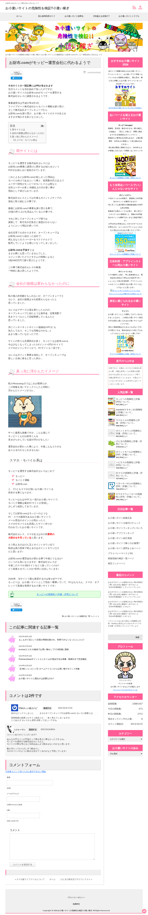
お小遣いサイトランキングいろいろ (125, 528)
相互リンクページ (116, 563)
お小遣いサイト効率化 (74, 16)
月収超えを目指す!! (101, 16)
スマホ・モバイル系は (27, 140)
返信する (47, 708)
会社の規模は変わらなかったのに (28, 133)
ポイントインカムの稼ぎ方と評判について (125, 294)
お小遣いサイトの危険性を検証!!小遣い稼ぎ (37, 8)
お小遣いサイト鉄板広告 (120, 517)
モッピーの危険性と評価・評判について (57, 594)
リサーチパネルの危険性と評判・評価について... (129, 484)
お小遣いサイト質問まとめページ (124, 548)
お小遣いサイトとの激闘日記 (52, 55)
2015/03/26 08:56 (48, 729)
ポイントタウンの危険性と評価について (125, 254)
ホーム (19, 16)
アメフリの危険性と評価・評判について (125, 354)
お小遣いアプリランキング (121, 533)
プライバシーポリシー (76, 897)
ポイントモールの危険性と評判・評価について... (129, 453)
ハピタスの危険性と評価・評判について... (129, 463)
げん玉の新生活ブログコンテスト (75, 879)
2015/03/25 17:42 (65, 708)
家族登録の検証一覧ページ (121, 558)
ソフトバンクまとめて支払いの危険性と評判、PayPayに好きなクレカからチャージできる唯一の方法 (124, 623)
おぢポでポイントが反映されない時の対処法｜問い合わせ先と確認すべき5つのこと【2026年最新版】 (125, 584)
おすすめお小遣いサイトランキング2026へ (125, 108)
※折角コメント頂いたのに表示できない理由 (25, 771)
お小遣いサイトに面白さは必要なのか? (36, 678)
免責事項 (76, 904)
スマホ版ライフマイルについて (30, 879)
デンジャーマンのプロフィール (125, 690)
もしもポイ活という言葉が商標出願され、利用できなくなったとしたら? (51, 639)
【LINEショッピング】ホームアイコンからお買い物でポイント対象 (49, 668)
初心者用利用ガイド (46, 16)
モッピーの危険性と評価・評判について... (129, 400)
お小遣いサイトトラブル (129, 16)
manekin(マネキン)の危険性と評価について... (129, 411)
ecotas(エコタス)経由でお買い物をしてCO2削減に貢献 (44, 649)
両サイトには (18, 129)
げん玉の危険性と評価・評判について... (129, 442)
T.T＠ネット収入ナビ (27, 708)
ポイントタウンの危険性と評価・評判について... (129, 432)
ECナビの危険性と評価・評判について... (129, 474)
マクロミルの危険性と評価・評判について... (128, 421)
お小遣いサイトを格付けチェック (124, 523)
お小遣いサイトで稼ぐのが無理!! (124, 543)
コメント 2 (95, 616)
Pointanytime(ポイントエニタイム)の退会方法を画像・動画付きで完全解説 (53, 659)
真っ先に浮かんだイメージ (25, 136)
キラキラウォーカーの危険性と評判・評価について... (129, 495)
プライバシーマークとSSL (120, 553)
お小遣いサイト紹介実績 (120, 538)
